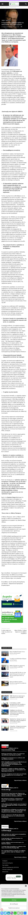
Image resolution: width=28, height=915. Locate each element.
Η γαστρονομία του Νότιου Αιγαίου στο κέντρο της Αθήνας (12, 839)
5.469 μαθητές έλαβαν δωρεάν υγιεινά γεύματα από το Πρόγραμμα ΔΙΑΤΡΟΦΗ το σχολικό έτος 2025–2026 (14, 805)
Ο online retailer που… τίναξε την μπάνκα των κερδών (6, 632)
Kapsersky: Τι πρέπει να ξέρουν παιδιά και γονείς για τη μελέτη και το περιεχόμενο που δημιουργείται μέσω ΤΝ (13, 770)
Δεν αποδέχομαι (14, 904)
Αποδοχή (14, 900)
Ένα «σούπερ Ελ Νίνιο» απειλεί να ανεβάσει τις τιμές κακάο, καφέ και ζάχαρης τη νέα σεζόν (13, 852)
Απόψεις (7, 7)
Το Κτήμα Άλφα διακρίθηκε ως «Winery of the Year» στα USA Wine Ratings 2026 (13, 847)
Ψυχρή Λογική (13, 7)
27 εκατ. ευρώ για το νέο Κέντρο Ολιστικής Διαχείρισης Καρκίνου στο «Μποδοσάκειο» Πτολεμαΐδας (13, 816)
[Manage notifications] (2, 909)
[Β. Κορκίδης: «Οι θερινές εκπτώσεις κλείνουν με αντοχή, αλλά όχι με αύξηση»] (5, 728)
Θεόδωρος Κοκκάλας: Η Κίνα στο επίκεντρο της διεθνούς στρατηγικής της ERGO (13, 754)
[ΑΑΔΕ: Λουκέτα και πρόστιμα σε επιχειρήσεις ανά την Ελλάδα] (5, 697)
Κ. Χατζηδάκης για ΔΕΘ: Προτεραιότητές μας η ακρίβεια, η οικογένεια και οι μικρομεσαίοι (17, 704)
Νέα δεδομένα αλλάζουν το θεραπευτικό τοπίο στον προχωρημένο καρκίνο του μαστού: (12, 800)
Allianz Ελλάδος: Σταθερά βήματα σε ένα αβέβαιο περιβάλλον (21, 632)
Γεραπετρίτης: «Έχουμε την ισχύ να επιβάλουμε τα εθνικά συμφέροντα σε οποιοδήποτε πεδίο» (18, 720)
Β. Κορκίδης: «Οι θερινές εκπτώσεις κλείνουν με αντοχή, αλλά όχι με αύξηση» (18, 728)
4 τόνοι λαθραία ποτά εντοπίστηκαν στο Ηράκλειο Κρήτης (12, 843)
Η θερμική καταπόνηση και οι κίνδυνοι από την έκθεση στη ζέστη (13, 758)
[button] (26, 886)
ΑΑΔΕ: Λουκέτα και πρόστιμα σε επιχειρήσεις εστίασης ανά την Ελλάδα (13, 834)
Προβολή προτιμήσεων (14, 908)
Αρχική (2, 7)
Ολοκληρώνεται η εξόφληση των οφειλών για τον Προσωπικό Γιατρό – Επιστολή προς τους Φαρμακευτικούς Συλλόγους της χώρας (13, 811)
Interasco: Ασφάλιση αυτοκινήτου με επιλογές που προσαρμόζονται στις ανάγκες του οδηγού (13, 775)
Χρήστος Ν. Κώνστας (7, 26)
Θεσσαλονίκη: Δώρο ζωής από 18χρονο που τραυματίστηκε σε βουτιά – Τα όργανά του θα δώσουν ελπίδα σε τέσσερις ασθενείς (13, 794)
